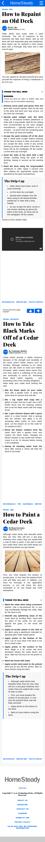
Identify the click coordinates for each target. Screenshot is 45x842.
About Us (22, 800)
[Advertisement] (22, 276)
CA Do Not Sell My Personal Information (22, 827)
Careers (22, 813)
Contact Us (22, 809)
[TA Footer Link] (22, 788)
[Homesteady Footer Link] (22, 780)
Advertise (22, 805)
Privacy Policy (22, 822)
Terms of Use (22, 818)
